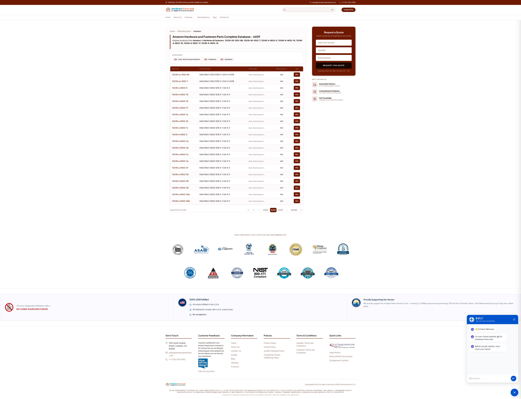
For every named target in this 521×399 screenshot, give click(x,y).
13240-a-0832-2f (180, 168)
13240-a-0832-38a (181, 194)
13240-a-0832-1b (180, 121)
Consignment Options (338, 360)
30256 (294, 210)
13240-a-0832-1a (180, 114)
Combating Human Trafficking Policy (272, 356)
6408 (265, 210)
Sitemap (234, 363)
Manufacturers (203, 17)
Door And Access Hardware (257, 75)
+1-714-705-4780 (348, 2)
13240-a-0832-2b (180, 148)
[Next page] (301, 210)
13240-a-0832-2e (180, 161)
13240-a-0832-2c (180, 154)
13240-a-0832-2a (180, 141)
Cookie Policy (270, 347)
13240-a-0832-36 (180, 181)
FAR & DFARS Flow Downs (340, 356)
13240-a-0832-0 (179, 88)
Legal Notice (335, 352)
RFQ (296, 75)
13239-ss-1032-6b (180, 74)
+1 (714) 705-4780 (177, 359)
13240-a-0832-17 (180, 108)
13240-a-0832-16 (180, 101)
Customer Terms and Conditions (305, 351)
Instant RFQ (348, 10)
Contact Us (224, 17)
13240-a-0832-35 (180, 174)
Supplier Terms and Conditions (305, 344)
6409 (273, 210)
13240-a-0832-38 (180, 188)
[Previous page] (248, 210)
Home (168, 17)
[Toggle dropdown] (193, 17)
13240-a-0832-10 (180, 94)
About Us (178, 17)
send (513, 378)
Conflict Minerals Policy (274, 351)
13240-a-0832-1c (180, 128)
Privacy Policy (270, 343)
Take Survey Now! (206, 371)
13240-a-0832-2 (179, 134)
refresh (514, 319)
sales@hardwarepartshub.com (324, 2)
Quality (234, 355)
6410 (280, 210)
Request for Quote (334, 65)
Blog (215, 17)
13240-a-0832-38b (181, 201)
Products (188, 17)
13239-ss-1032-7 (180, 81)
